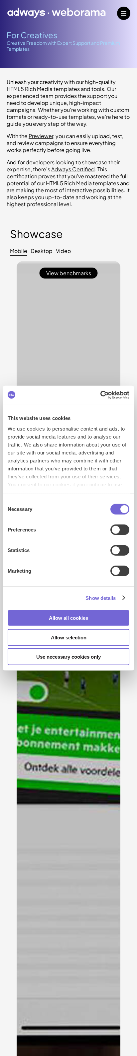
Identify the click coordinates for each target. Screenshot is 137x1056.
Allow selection (68, 637)
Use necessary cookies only (68, 657)
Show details (100, 598)
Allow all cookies (68, 618)
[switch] (119, 530)
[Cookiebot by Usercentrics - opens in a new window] (100, 394)
